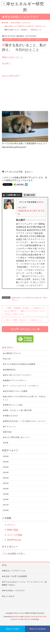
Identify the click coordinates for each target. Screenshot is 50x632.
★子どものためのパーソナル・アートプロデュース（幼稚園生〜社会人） (24, 583)
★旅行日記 (7, 432)
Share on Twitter (12, 629)
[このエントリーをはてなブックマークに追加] (26, 184)
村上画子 (22, 207)
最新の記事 (30, 195)
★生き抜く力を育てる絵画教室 (14, 576)
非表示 (40, 202)
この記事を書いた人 (13, 195)
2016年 (6, 510)
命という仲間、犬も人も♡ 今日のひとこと (24, 320)
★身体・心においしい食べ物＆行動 (17, 410)
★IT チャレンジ (9, 426)
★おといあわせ (8, 596)
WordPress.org (14, 540)
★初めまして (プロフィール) (13, 571)
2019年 (6, 494)
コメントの (14, 535)
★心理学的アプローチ (12, 353)
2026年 (6, 456)
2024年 (6, 467)
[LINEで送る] (18, 184)
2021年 (6, 483)
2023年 (6, 472)
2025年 (6, 462)
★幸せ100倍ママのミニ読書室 (15, 391)
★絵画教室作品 (9, 370)
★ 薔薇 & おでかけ (10, 416)
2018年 (6, 499)
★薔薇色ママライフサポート (14, 380)
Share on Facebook (37, 629)
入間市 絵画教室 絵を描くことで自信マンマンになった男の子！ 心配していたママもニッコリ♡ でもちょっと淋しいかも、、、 (25, 311)
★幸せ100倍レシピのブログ (13, 590)
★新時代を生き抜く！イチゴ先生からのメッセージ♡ (24, 421)
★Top (4, 565)
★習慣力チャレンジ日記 (13, 405)
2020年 (6, 489)
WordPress (16, 617)
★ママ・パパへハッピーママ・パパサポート (21, 386)
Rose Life (7, 359)
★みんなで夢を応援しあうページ (16, 437)
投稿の (12, 530)
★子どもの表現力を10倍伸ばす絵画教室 (19, 364)
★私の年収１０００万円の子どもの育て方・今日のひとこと (25, 40)
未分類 (5, 443)
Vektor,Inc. (27, 619)
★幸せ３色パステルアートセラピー (17, 375)
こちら (27, 285)
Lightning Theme (30, 617)
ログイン (11, 525)
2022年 (6, 478)
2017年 (6, 505)
